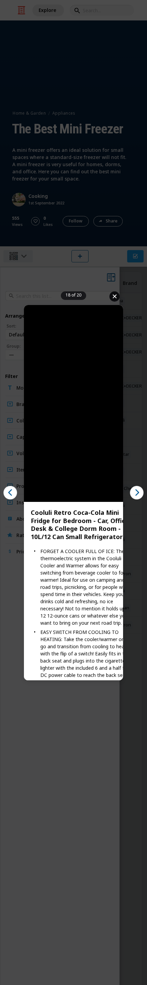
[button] (10, 492)
